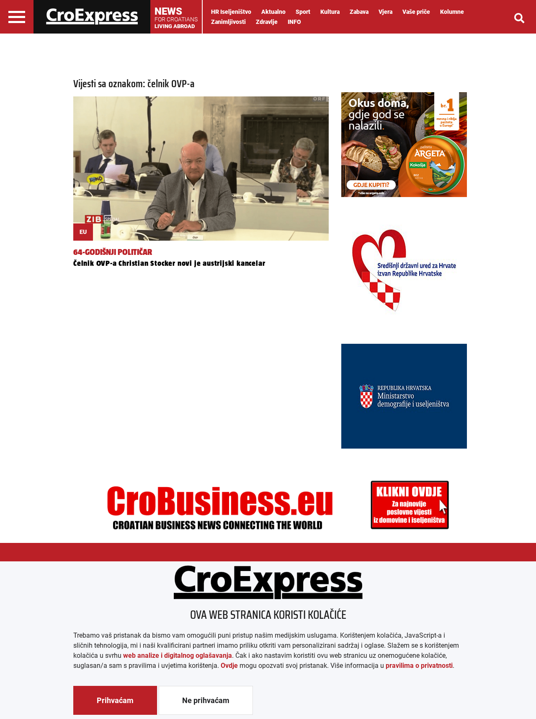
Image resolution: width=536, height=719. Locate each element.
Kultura (330, 11)
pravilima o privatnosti (419, 666)
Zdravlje (267, 21)
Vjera (385, 11)
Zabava (359, 11)
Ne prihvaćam (205, 700)
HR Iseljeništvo (231, 11)
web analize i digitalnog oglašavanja (177, 655)
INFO (294, 21)
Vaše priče (416, 11)
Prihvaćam (115, 700)
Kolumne (452, 11)
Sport (303, 11)
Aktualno (273, 11)
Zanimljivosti (228, 21)
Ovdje (229, 666)
